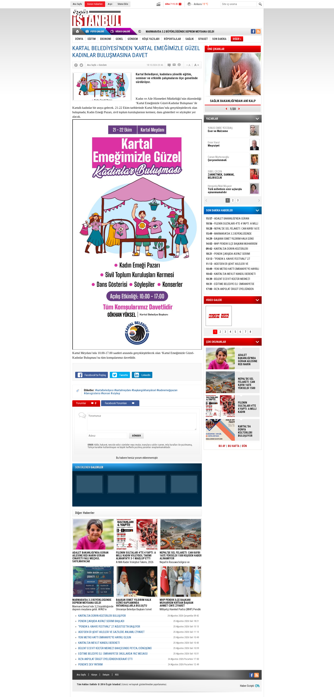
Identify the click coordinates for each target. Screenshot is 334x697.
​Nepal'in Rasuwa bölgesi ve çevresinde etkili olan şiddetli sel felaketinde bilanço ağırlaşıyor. (181, 557)
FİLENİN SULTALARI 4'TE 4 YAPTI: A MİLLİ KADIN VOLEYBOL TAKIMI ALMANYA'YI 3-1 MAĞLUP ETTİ (247, 407)
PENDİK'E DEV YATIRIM (90, 664)
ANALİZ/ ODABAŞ (223, 131)
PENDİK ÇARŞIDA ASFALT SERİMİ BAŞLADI (101, 621)
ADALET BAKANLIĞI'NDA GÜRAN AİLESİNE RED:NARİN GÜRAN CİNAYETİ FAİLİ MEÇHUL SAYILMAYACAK (247, 359)
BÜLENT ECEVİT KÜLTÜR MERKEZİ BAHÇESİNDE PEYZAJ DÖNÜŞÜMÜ (115, 648)
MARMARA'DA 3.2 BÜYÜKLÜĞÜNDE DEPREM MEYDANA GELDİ (229, 236)
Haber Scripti (247, 685)
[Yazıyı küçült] (188, 65)
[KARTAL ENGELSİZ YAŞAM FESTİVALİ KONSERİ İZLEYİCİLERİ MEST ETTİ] (219, 316)
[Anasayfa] (77, 31)
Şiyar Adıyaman (223, 144)
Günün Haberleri (95, 4)
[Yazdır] (179, 65)
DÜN (244, 446)
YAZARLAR (212, 118)
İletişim (106, 674)
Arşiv (110, 4)
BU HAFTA (233, 446)
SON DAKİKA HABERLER (219, 210)
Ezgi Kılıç (224, 173)
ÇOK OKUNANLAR (216, 341)
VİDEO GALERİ (214, 300)
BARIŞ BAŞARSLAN (218, 187)
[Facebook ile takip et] (253, 31)
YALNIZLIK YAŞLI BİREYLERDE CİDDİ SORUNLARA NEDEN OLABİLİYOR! (233, 102)
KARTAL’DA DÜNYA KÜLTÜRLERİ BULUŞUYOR (102, 615)
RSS (116, 674)
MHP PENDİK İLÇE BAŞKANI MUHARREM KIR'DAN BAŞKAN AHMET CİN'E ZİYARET (231, 246)
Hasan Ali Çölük (222, 158)
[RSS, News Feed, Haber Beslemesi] (258, 31)
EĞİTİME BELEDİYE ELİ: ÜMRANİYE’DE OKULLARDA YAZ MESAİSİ (113, 653)
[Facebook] (76, 65)
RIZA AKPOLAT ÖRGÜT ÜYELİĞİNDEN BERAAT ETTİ (105, 659)
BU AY (222, 446)
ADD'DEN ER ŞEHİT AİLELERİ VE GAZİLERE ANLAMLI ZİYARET (111, 632)
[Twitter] (81, 65)
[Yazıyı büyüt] (196, 65)
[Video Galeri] (120, 31)
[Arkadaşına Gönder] (174, 65)
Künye (94, 674)
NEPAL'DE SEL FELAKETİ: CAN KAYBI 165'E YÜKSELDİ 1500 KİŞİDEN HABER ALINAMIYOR (233, 231)
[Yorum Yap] (169, 65)
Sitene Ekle (123, 4)
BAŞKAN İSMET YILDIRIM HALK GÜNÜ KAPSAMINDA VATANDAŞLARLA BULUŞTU (230, 241)
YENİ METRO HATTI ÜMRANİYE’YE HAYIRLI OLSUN (104, 637)
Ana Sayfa (77, 4)
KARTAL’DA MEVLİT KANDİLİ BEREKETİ (99, 642)
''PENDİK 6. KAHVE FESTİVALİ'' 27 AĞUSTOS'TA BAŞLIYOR (109, 626)
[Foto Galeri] (95, 31)
